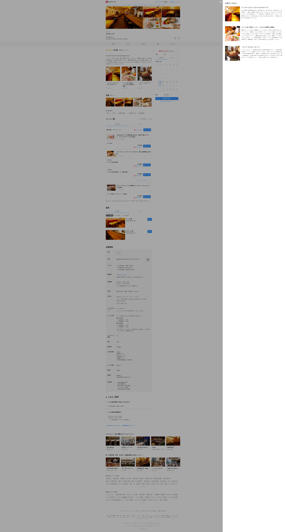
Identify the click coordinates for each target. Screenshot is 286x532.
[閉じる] (221, 2)
